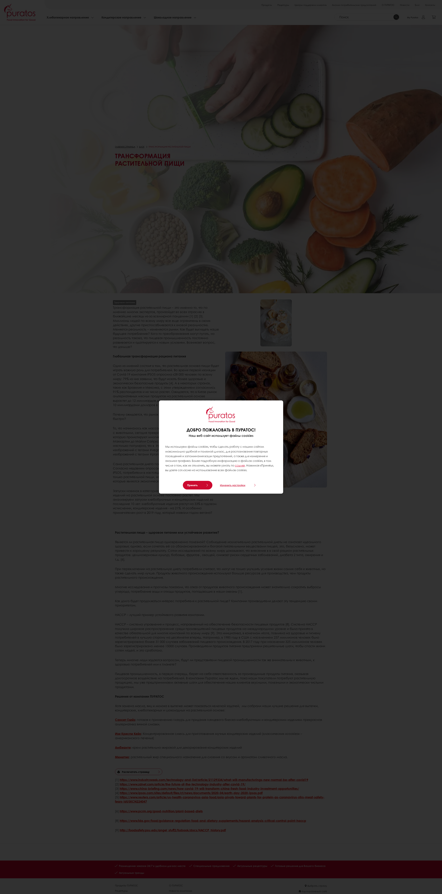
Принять (192, 485)
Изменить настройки (232, 485)
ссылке (240, 465)
